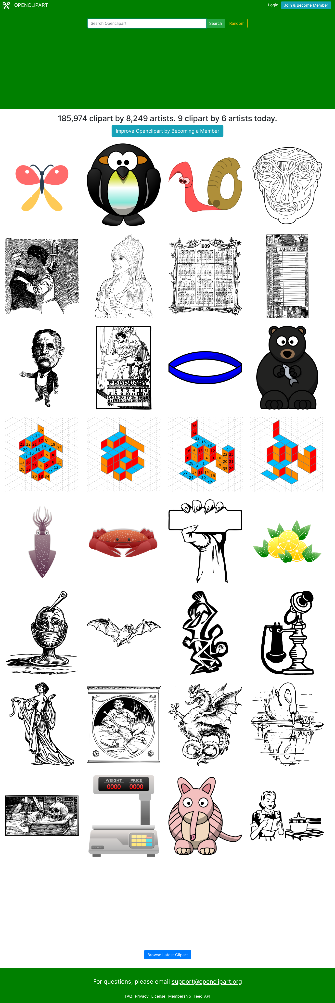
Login (273, 4)
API (207, 996)
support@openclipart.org (207, 981)
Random (237, 23)
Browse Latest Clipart (167, 954)
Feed (198, 996)
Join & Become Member (306, 5)
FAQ (128, 996)
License (158, 996)
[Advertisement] (167, 68)
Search (215, 23)
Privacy (142, 996)
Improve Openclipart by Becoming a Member (167, 131)
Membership (179, 996)
